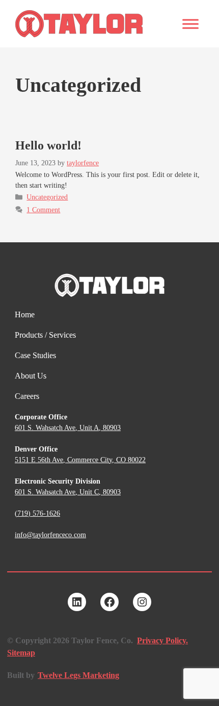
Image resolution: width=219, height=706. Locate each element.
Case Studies (35, 355)
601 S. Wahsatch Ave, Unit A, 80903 (68, 428)
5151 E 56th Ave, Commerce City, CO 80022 (80, 460)
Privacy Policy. (162, 640)
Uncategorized (47, 197)
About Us (30, 375)
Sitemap (21, 652)
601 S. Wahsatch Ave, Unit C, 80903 (68, 492)
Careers (27, 396)
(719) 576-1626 (37, 513)
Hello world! (48, 145)
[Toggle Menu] (190, 24)
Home (25, 314)
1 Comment (43, 210)
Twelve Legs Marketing (78, 675)
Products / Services (45, 335)
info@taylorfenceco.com (50, 535)
